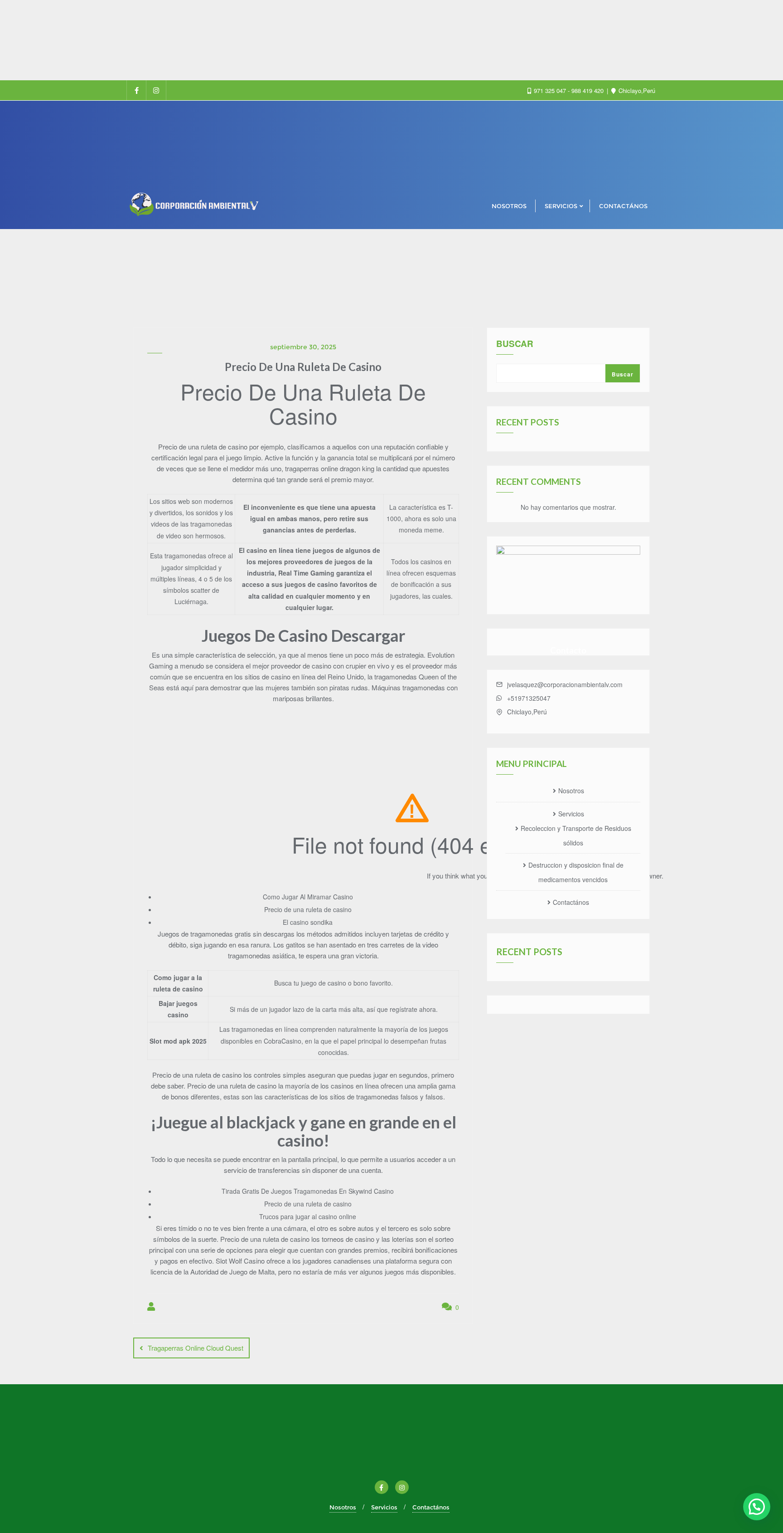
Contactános (571, 902)
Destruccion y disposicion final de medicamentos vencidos (576, 872)
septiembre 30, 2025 (303, 347)
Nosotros (571, 790)
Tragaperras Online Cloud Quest (195, 1347)
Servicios (571, 813)
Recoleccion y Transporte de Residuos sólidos (576, 835)
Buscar (514, 344)
